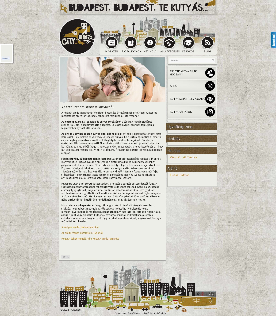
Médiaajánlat (147, 313)
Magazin (111, 51)
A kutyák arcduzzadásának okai (80, 227)
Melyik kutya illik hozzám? (183, 73)
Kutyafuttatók (181, 112)
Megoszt (5, 58)
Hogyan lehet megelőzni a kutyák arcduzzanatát (90, 239)
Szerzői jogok (134, 313)
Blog (207, 51)
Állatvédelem (169, 51)
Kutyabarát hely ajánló (187, 99)
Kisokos (188, 51)
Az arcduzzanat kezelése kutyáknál (82, 233)
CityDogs (77, 36)
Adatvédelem (160, 313)
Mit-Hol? (150, 51)
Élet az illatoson (179, 175)
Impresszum (121, 313)
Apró (173, 86)
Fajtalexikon (131, 51)
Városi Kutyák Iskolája (183, 157)
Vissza (66, 256)
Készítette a (198, 308)
